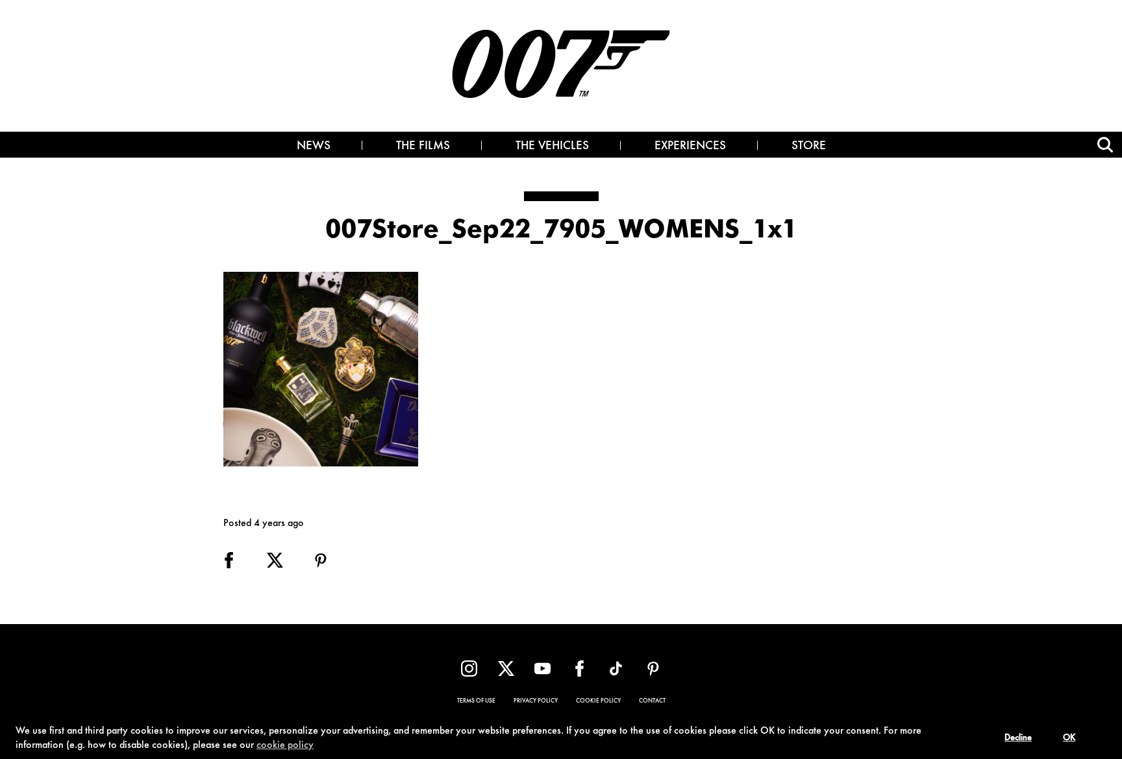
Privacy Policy (536, 701)
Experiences (690, 146)
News (313, 146)
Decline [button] (1018, 738)
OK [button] (1069, 738)
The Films (423, 146)
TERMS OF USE (476, 701)
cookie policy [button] (285, 745)
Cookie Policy (598, 701)
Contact (652, 701)
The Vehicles (552, 146)
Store (809, 146)
